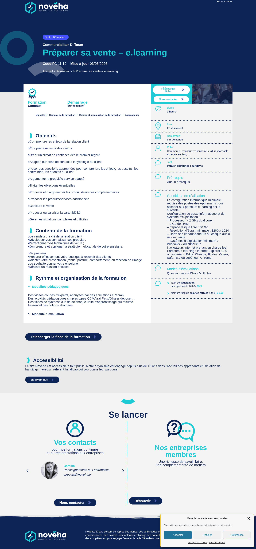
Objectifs (40, 115)
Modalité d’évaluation (48, 314)
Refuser (207, 534)
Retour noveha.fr (224, 1)
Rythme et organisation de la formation (100, 115)
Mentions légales (217, 542)
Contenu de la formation (62, 115)
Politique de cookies (197, 542)
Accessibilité (132, 115)
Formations (64, 71)
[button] (248, 518)
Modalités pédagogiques (50, 286)
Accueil (48, 71)
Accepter (178, 534)
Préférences (237, 534)
